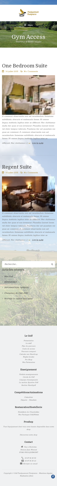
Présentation (29, 341)
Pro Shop (28, 360)
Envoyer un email (30, 464)
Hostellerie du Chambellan (28, 412)
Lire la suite (37, 143)
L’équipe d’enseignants (28, 380)
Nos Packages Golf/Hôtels (28, 415)
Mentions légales (45, 473)
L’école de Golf (28, 377)
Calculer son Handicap (28, 354)
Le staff (28, 343)
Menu (30, 25)
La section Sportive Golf (28, 382)
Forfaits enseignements (28, 374)
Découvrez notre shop (28, 435)
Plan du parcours (28, 346)
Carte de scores (28, 349)
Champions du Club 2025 (16, 293)
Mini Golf (8, 276)
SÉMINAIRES (10, 282)
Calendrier (28, 397)
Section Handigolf (28, 385)
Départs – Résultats (28, 400)
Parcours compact (28, 351)
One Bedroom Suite (24, 66)
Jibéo (31, 476)
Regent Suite (17, 167)
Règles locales (28, 357)
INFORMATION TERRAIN (16, 287)
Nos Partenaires (28, 362)
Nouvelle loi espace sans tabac (18, 298)
